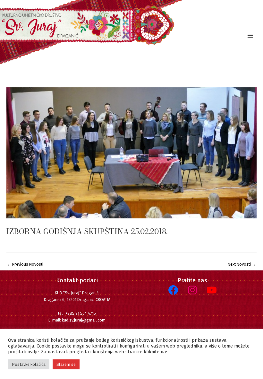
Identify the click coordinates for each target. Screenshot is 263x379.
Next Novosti (242, 264)
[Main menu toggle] (250, 35)
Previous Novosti (25, 264)
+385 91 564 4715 (80, 313)
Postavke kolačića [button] (29, 364)
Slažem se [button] (66, 364)
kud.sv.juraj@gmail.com (84, 320)
